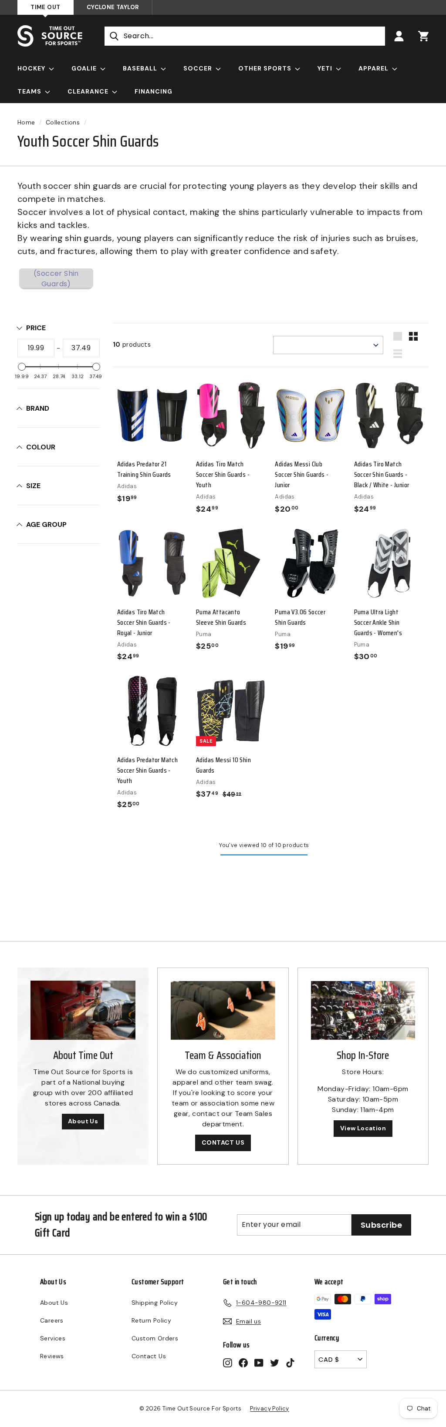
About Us (83, 1121)
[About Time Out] (82, 1010)
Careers (52, 1320)
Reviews (52, 1356)
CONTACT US (223, 1142)
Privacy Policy (269, 1408)
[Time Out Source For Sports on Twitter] (274, 1362)
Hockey (32, 68)
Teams (30, 91)
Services (52, 1338)
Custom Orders (155, 1338)
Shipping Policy (155, 1302)
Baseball (141, 68)
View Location (363, 1128)
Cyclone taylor (113, 7)
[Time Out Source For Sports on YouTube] (259, 1362)
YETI (326, 68)
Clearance (89, 91)
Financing (153, 91)
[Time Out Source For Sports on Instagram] (227, 1362)
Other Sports (265, 68)
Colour (40, 447)
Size (33, 485)
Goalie (84, 68)
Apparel (374, 68)
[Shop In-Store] (363, 1010)
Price (36, 327)
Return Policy (151, 1320)
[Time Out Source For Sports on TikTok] (290, 1362)
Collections (63, 122)
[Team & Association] (223, 1010)
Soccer (198, 68)
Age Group (46, 524)
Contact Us (149, 1356)
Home (26, 122)
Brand (37, 408)
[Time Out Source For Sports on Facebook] (243, 1362)
